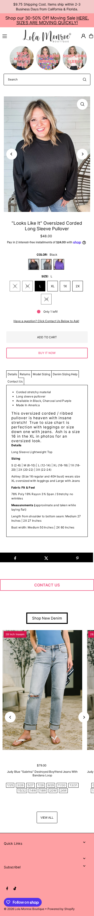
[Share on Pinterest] (77, 557)
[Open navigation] (10, 36)
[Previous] (11, 154)
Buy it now (47, 353)
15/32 (22, 790)
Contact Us (15, 381)
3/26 (20, 785)
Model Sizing (41, 374)
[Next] (82, 154)
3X (46, 299)
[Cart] (91, 36)
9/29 (51, 785)
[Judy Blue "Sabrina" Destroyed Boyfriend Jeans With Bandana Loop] (42, 690)
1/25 (10, 785)
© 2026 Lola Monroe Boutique (24, 909)
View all (47, 817)
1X (65, 286)
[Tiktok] (14, 889)
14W (33, 790)
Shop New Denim (47, 618)
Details (12, 374)
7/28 (41, 785)
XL (52, 286)
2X (78, 286)
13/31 (73, 785)
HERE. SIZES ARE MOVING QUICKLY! (52, 20)
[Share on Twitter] (46, 557)
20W (53, 790)
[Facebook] (7, 889)
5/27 (30, 785)
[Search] (84, 79)
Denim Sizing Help (65, 374)
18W (43, 790)
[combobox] (47, 79)
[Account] (83, 36)
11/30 (62, 785)
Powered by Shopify (61, 909)
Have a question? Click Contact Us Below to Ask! (46, 321)
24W (63, 790)
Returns (25, 374)
